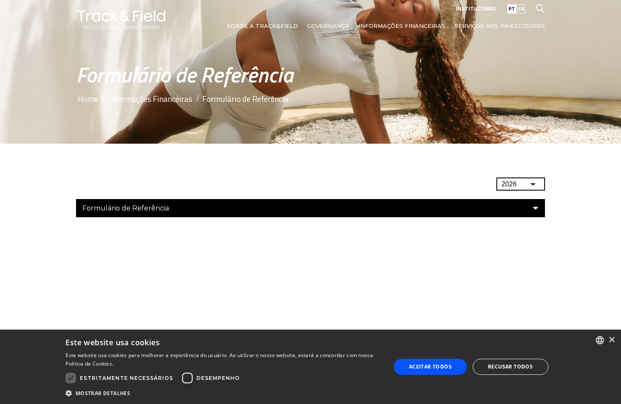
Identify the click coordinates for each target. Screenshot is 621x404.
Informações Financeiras (402, 25)
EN (521, 8)
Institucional (476, 8)
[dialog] (310, 367)
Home (88, 99)
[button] (223, 393)
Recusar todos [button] (510, 366)
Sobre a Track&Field (262, 25)
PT (512, 8)
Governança (328, 25)
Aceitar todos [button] (430, 366)
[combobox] (600, 340)
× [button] (611, 340)
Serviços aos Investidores (500, 25)
